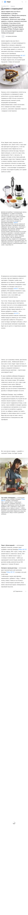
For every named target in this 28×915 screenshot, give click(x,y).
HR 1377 (23, 55)
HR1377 (16, 222)
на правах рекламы (11, 36)
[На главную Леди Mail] (8, 2)
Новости (13, 6)
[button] (14, 77)
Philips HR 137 (22, 549)
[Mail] (5, 2)
